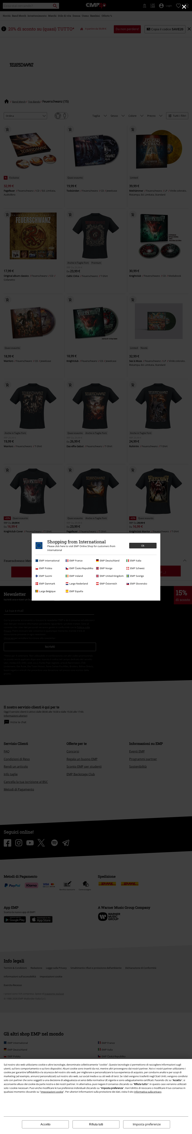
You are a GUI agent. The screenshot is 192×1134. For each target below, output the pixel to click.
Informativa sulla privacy (147, 1091)
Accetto (45, 1124)
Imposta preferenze (147, 1124)
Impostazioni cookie (52, 1091)
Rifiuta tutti (96, 1124)
